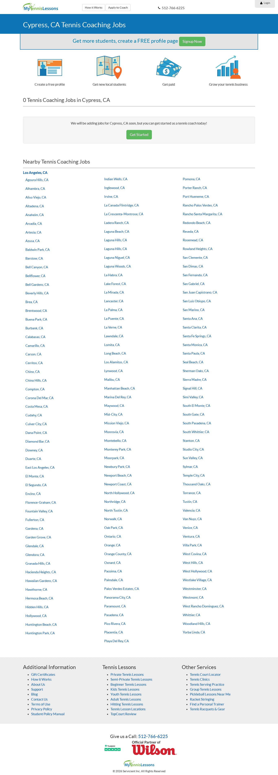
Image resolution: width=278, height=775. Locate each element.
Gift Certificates (43, 674)
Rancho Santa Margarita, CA (202, 214)
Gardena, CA (34, 528)
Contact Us (39, 699)
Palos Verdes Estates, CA (121, 589)
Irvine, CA (111, 196)
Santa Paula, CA (194, 353)
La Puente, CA (114, 318)
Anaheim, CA (34, 215)
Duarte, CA (33, 459)
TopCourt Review (123, 714)
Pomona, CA (191, 179)
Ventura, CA (191, 536)
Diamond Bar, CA (37, 441)
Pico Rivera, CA (115, 623)
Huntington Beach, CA (41, 624)
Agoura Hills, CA (36, 180)
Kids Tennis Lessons (125, 689)
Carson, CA (33, 354)
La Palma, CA (113, 310)
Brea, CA (31, 302)
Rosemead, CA (193, 240)
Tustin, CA (190, 501)
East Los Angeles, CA (40, 467)
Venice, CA (190, 527)
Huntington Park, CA (40, 633)
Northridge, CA (115, 501)
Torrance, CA (192, 493)
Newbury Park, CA (117, 466)
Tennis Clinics (200, 679)
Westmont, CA (193, 597)
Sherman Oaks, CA (196, 371)
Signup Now (192, 41)
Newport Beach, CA (118, 475)
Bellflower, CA (35, 276)
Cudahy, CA (33, 415)
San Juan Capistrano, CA (200, 292)
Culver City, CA (36, 424)
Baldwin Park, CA (37, 249)
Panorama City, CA (117, 597)
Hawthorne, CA (36, 589)
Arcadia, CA (33, 223)
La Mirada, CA (114, 292)
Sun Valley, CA (193, 458)
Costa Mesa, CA (36, 406)
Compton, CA (35, 389)
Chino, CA (32, 371)
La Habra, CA (113, 275)
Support (37, 689)
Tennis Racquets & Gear (207, 709)
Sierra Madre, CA (195, 379)
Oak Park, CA (113, 527)
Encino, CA (33, 494)
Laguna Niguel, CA (117, 257)
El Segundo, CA (36, 485)
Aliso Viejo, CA (35, 197)
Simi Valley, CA (193, 397)
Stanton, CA (191, 440)
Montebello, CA (115, 440)
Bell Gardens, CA (37, 284)
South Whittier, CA (196, 432)
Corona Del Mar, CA (39, 398)
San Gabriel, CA (194, 284)
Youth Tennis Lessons (126, 694)
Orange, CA (112, 545)
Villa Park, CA (192, 545)
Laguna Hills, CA (115, 240)
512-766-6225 (153, 736)
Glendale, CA (34, 546)
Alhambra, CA (35, 188)
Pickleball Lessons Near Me (210, 694)
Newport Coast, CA (117, 484)
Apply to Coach (118, 7)
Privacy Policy (41, 709)
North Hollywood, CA (119, 493)
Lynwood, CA (113, 371)
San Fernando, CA (195, 275)
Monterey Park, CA (117, 449)
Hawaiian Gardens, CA (41, 581)
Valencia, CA (191, 510)
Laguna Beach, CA (116, 231)
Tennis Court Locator (205, 674)
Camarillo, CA (35, 345)
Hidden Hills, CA (36, 607)
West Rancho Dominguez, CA (203, 606)
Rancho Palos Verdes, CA (200, 205)
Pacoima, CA (113, 571)
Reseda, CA (191, 231)
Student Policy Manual (48, 714)
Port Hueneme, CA (196, 196)
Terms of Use (40, 704)
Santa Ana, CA (193, 318)
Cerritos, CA (34, 363)
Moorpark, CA (114, 458)
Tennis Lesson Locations (128, 709)
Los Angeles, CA (35, 173)
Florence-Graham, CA (40, 502)
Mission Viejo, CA (116, 423)
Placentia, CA (113, 632)
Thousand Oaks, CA (196, 484)
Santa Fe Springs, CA (197, 336)
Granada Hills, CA (37, 563)
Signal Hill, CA (192, 388)
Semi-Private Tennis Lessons (131, 679)
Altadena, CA (34, 206)
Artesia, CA (33, 232)
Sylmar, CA (190, 466)
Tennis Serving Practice (207, 684)
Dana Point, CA (36, 432)
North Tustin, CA (116, 510)
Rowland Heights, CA (197, 249)
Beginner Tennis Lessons (128, 684)
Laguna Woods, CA (117, 266)
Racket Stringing (202, 699)
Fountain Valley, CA (39, 511)
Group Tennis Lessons (205, 689)
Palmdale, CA (113, 580)
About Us (38, 684)
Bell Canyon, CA (36, 267)
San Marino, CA (194, 310)
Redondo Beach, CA (196, 223)
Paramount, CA (115, 606)
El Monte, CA (34, 476)
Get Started (139, 134)
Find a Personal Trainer (207, 704)
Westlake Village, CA (197, 580)
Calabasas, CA (35, 337)
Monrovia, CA (114, 432)
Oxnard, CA (112, 562)
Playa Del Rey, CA (116, 641)
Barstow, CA (34, 258)
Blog (34, 694)
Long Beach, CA (115, 353)
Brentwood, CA (36, 310)
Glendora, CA (34, 555)
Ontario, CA (112, 536)
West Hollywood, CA (197, 571)
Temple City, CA (194, 475)
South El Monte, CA (196, 405)
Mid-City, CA (113, 414)
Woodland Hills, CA (196, 623)
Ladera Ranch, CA (116, 223)
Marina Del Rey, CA (117, 397)
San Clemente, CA (195, 257)
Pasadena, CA (114, 615)
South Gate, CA (193, 414)
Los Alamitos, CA (116, 362)
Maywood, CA (114, 405)
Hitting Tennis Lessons (127, 704)
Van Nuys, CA (192, 519)
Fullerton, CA (34, 520)
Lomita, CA (112, 345)
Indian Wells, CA (115, 179)
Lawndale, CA (113, 336)
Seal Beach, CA (193, 362)
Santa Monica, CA (195, 345)
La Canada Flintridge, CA (121, 205)
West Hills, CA (193, 562)
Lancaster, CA (113, 301)
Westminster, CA (195, 589)
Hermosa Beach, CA (39, 598)
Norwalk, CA (113, 519)
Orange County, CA (117, 554)
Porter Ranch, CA (195, 188)
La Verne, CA (113, 327)
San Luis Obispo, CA (197, 301)
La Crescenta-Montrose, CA (123, 214)
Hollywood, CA (36, 616)
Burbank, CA (34, 328)
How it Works (93, 7)
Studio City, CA (193, 449)
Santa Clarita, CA (195, 327)
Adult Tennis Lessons (126, 699)
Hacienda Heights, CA (40, 572)
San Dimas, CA (193, 266)
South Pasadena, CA (197, 423)
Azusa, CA (32, 241)
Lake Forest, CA (115, 284)
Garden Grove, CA (38, 537)
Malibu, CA (112, 379)
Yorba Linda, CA (194, 632)
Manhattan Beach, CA (119, 388)
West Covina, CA (195, 554)
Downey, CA (34, 450)
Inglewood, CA (114, 188)
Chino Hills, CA (36, 380)
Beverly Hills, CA (37, 293)
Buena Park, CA (36, 319)
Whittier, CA (191, 615)
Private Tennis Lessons (127, 674)
